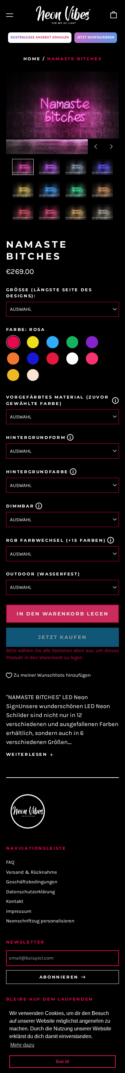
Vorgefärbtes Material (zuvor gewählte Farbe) (57, 400)
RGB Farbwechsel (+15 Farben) (56, 540)
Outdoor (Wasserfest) (43, 573)
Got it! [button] (63, 1061)
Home (32, 58)
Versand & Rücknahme (31, 872)
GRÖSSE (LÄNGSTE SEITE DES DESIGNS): (49, 293)
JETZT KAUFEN (62, 637)
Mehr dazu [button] (22, 1045)
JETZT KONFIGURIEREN (95, 37)
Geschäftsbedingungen (31, 882)
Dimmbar (20, 505)
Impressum (18, 911)
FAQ (10, 862)
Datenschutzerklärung (30, 892)
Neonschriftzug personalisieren (40, 921)
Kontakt (14, 901)
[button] (113, 15)
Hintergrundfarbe (37, 471)
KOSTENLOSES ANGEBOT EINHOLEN (40, 37)
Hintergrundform (35, 437)
